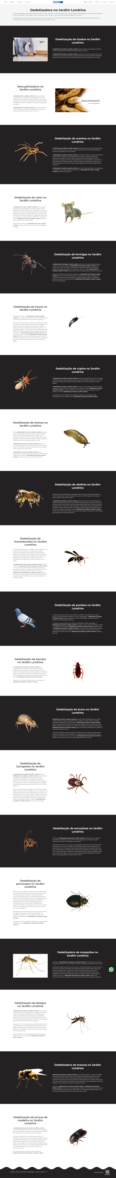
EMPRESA (12, 2)
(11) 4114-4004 (89, 2)
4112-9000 (104, 2)
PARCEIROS (28, 2)
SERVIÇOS (19, 2)
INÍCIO (5, 2)
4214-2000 (97, 2)
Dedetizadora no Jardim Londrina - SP (37, 1172)
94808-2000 (111, 2)
